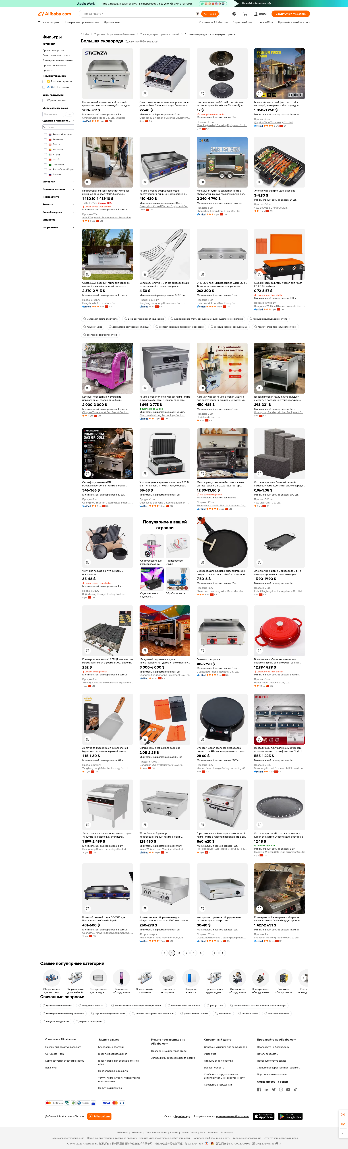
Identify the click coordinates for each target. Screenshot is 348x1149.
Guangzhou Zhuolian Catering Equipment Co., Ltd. (107, 502)
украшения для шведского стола (270, 319)
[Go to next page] (222, 953)
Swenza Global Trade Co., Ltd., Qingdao (103, 117)
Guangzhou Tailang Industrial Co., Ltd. (218, 671)
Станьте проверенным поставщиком (278, 1067)
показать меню (250, 1013)
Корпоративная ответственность (64, 1060)
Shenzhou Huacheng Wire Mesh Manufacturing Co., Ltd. (222, 591)
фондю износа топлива (196, 1013)
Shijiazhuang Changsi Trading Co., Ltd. (103, 594)
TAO (202, 1132)
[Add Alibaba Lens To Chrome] (99, 1116)
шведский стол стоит (93, 1005)
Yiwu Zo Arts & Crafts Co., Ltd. (270, 207)
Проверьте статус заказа (271, 1060)
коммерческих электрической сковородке (181, 327)
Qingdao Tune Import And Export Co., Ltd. (105, 412)
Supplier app (182, 1116)
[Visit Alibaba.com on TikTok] (295, 1089)
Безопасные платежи (111, 1046)
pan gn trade (216, 1005)
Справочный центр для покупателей (225, 1046)
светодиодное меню (278, 1013)
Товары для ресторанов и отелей (159, 34)
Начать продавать (267, 1053)
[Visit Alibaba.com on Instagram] (281, 1089)
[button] (197, 14)
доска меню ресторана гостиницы (131, 327)
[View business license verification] (206, 1143)
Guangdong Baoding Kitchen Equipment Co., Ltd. (279, 412)
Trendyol (213, 1132)
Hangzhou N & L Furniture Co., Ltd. (101, 303)
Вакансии (51, 1067)
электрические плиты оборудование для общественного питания (208, 319)
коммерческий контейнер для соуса (65, 1013)
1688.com (136, 1132)
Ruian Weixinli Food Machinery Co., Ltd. (219, 303)
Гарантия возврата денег (112, 1053)
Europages (227, 1132)
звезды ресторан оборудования (230, 327)
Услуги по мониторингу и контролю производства (119, 1079)
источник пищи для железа (185, 1005)
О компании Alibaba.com (60, 1039)
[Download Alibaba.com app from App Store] (264, 1116)
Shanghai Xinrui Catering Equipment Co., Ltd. (165, 674)
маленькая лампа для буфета (102, 319)
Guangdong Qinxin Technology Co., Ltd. (104, 849)
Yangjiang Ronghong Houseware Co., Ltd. (163, 303)
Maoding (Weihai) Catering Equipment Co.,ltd (222, 125)
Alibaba (85, 34)
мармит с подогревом (90, 1021)
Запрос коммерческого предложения (173, 1057)
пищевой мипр (94, 327)
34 (215, 953)
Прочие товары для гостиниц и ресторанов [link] (210, 34)
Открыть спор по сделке (218, 1060)
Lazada (174, 1132)
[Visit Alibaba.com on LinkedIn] (266, 1089)
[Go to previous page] (164, 953)
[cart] (246, 14)
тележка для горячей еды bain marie (154, 1013)
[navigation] (58, 494)
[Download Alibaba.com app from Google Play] (290, 1116)
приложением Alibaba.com (232, 1116)
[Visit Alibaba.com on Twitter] (274, 1089)
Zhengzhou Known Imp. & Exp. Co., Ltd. (218, 210)
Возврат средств (214, 1067)
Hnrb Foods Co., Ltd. (208, 417)
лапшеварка (225, 1013)
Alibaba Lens (64, 1116)
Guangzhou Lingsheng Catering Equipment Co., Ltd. (165, 117)
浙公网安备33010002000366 (233, 1143)
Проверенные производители (169, 1050)
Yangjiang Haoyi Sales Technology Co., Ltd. (106, 768)
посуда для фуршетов (57, 1021)
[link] (343, 1114)
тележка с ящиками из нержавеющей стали (138, 1005)
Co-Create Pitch (54, 1053)
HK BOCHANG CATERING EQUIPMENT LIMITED (222, 849)
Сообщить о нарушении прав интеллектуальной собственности (224, 1076)
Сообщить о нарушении (218, 1084)
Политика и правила (110, 1087)
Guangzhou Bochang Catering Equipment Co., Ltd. (165, 502)
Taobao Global (189, 1132)
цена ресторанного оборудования (146, 319)
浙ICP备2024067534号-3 (266, 1143)
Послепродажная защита (113, 1070)
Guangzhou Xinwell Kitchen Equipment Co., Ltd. (165, 206)
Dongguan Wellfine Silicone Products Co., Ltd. (279, 306)
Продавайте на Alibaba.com (273, 1046)
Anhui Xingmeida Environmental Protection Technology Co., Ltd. (107, 217)
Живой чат (210, 1053)
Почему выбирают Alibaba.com (63, 1046)
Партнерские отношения (272, 1074)
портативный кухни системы (110, 1013)
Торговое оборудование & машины (114, 34)
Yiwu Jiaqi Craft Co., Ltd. (267, 502)
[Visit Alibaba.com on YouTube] (288, 1089)
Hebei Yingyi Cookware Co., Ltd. (272, 682)
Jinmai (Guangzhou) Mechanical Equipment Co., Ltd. (107, 682)
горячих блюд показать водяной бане (277, 327)
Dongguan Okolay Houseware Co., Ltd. (161, 764)
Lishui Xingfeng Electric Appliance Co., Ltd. (278, 591)
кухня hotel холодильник (59, 1005)
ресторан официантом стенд (102, 335)
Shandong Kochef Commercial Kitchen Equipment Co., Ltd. (279, 768)
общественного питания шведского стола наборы (260, 1005)
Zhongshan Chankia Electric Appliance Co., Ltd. (222, 505)
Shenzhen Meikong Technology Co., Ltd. (162, 415)
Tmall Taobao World (156, 1132)
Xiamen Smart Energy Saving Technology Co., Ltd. (222, 768)
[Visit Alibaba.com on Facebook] (259, 1089)
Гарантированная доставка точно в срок (118, 1062)
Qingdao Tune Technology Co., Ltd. (273, 122)
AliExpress (122, 1132)
